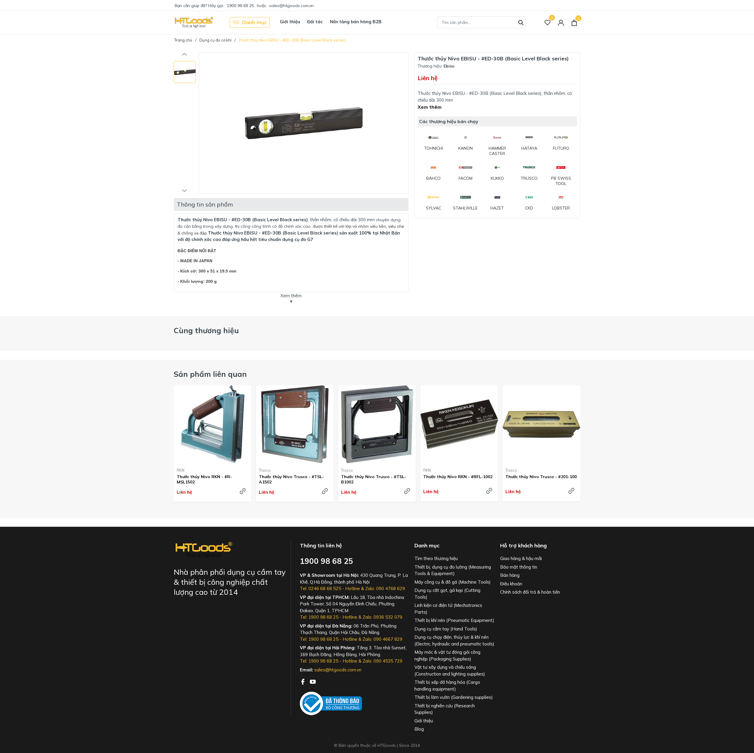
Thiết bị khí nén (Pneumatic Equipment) (454, 620)
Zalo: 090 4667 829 (382, 639)
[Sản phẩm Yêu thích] (548, 22)
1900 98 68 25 (240, 5)
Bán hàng (510, 575)
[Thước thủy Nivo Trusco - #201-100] (541, 424)
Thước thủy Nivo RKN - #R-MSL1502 (204, 479)
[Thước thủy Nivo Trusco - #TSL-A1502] (295, 424)
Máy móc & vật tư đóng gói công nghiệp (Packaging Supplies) (447, 655)
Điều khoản (511, 584)
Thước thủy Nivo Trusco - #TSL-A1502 (291, 479)
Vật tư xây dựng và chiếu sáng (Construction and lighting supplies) (449, 670)
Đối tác (315, 21)
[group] (303, 122)
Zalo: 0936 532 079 (382, 617)
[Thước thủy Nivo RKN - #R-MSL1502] (213, 424)
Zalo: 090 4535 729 (382, 661)
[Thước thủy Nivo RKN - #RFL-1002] (459, 424)
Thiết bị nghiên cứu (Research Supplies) (444, 709)
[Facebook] (303, 681)
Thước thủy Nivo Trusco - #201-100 (541, 476)
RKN (180, 470)
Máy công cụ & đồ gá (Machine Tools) (452, 582)
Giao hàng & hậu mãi (521, 558)
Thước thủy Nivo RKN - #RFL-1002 (457, 476)
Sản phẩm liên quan (210, 374)
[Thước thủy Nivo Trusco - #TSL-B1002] (377, 424)
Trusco (265, 470)
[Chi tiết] (243, 491)
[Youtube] (313, 681)
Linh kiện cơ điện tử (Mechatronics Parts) (448, 608)
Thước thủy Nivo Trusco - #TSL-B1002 (373, 479)
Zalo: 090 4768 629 (385, 588)
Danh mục (254, 22)
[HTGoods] (194, 22)
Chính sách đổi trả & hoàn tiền (530, 592)
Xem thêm (430, 107)
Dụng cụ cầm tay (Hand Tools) (445, 629)
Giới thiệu (290, 21)
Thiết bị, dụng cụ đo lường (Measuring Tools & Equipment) (452, 570)
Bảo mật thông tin (518, 567)
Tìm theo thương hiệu (436, 558)
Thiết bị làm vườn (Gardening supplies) (453, 697)
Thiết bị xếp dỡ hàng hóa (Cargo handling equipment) (447, 685)
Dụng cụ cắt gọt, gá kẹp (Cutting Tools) (447, 593)
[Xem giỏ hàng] (574, 22)
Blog (419, 729)
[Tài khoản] (561, 22)
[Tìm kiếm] (521, 22)
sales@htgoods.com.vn (291, 5)
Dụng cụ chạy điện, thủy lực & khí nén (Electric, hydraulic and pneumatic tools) (454, 640)
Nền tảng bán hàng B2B (356, 21)
